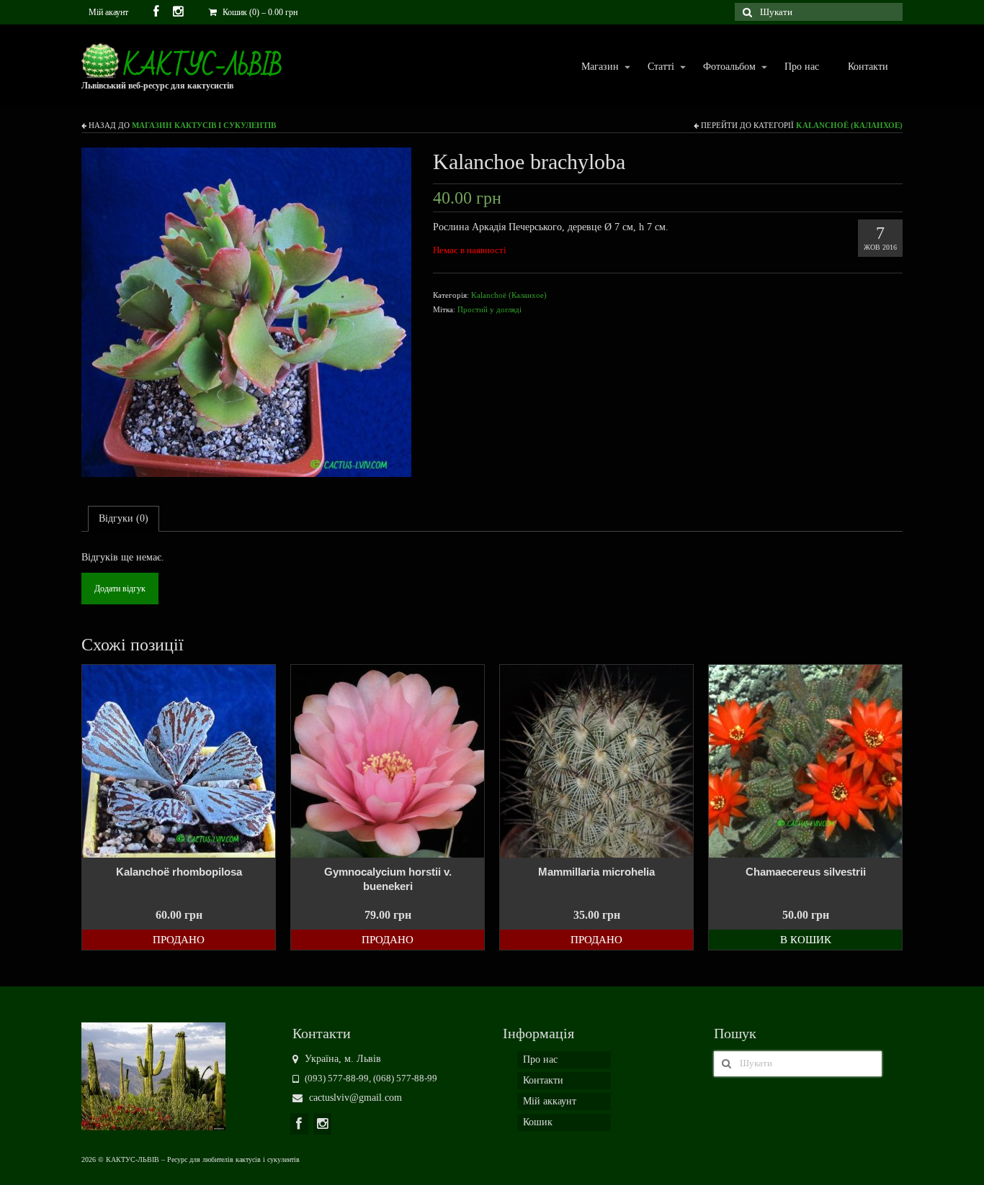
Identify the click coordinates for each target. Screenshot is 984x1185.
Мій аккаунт (549, 1101)
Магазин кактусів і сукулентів (204, 125)
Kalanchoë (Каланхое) (849, 125)
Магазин (593, 67)
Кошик (538, 1122)
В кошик (805, 939)
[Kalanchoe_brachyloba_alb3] (246, 311)
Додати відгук (120, 589)
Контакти (868, 66)
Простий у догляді (489, 309)
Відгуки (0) (123, 518)
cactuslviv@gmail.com (354, 1097)
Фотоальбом (722, 67)
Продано (179, 939)
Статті (653, 67)
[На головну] (153, 1075)
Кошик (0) (259, 12)
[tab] (123, 519)
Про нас (801, 66)
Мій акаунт (108, 12)
